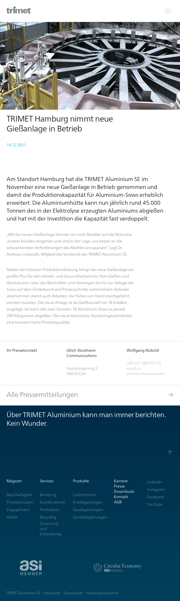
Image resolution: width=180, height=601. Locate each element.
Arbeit (12, 517)
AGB (118, 502)
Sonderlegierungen (90, 517)
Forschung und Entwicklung (50, 528)
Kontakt (121, 496)
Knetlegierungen (88, 502)
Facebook (155, 497)
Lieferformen (84, 494)
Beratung (48, 494)
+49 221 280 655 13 (144, 363)
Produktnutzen (20, 502)
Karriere (121, 481)
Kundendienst (52, 502)
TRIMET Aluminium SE (23, 593)
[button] (167, 11)
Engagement (18, 509)
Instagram (156, 489)
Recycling (48, 517)
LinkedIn (154, 482)
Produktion (49, 509)
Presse (119, 486)
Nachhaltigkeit (19, 494)
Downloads (124, 491)
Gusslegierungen (88, 509)
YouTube (154, 504)
